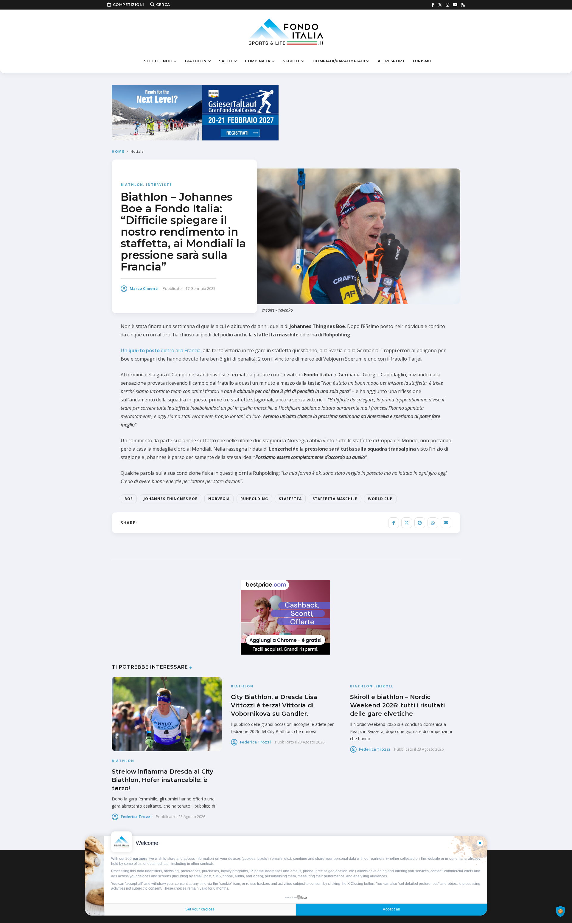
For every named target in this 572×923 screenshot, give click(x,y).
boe (129, 498)
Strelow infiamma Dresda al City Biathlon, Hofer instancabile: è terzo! (162, 780)
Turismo (422, 61)
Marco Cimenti (144, 288)
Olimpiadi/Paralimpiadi (339, 61)
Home (118, 151)
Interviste (159, 184)
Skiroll (291, 61)
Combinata (258, 61)
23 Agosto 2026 (191, 816)
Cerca (163, 4)
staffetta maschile (335, 498)
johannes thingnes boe (171, 498)
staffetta (290, 498)
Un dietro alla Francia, (161, 350)
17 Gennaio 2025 (200, 288)
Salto (226, 61)
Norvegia (219, 498)
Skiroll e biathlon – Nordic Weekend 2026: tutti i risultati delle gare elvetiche (397, 705)
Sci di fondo (158, 61)
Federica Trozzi (136, 816)
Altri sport (391, 61)
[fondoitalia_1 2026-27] (195, 112)
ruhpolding (254, 498)
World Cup (380, 498)
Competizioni (128, 4)
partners (140, 858)
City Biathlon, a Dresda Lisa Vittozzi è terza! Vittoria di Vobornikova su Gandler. (274, 705)
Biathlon (196, 61)
